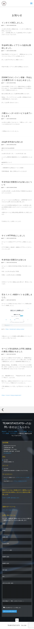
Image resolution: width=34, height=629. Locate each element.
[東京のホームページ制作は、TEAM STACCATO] (4, 3)
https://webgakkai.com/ (20, 481)
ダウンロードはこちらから (9, 510)
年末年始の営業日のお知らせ (14, 260)
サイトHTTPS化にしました (13, 236)
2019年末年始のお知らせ (12, 142)
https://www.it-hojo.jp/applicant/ (11, 395)
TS (5, 25)
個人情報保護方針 (7, 453)
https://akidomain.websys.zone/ (14, 329)
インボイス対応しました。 (13, 23)
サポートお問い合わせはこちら (10, 497)
